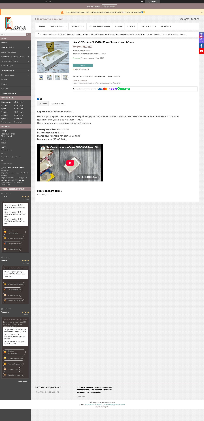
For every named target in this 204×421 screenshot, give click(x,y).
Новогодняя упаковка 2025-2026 (13, 56)
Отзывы (4, 79)
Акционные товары (8, 52)
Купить (82, 65)
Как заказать (165, 26)
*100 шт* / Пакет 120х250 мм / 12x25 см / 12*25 (14, 342)
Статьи (4, 84)
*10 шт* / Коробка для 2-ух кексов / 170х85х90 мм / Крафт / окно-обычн (15, 274)
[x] (41, 99)
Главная (4, 43)
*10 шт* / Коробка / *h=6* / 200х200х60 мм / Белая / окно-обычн (15, 214)
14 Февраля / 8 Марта (9, 61)
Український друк (8, 70)
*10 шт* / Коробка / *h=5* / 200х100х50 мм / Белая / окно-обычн (15, 221)
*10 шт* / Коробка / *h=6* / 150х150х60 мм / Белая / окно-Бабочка (15, 337)
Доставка (81, 397)
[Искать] (28, 34)
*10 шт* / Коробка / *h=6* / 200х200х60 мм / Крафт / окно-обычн (15, 207)
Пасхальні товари (8, 75)
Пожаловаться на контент (93, 404)
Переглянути (109, 6)
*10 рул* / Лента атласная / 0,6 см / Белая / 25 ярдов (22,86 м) (15, 331)
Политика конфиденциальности (114, 404)
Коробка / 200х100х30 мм (135, 34)
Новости (4, 89)
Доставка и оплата (8, 93)
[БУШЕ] (15, 23)
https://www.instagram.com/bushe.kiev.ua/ (15, 173)
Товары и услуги (7, 47)
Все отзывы (22, 381)
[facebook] (38, 99)
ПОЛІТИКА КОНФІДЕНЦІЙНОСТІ (47, 392)
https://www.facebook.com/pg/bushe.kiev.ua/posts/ (15, 178)
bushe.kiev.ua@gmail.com (10, 157)
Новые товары (7, 66)
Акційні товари (77, 26)
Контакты (131, 26)
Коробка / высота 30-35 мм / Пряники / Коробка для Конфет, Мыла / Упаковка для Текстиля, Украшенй (84, 34)
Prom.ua (112, 402)
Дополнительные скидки (99, 26)
